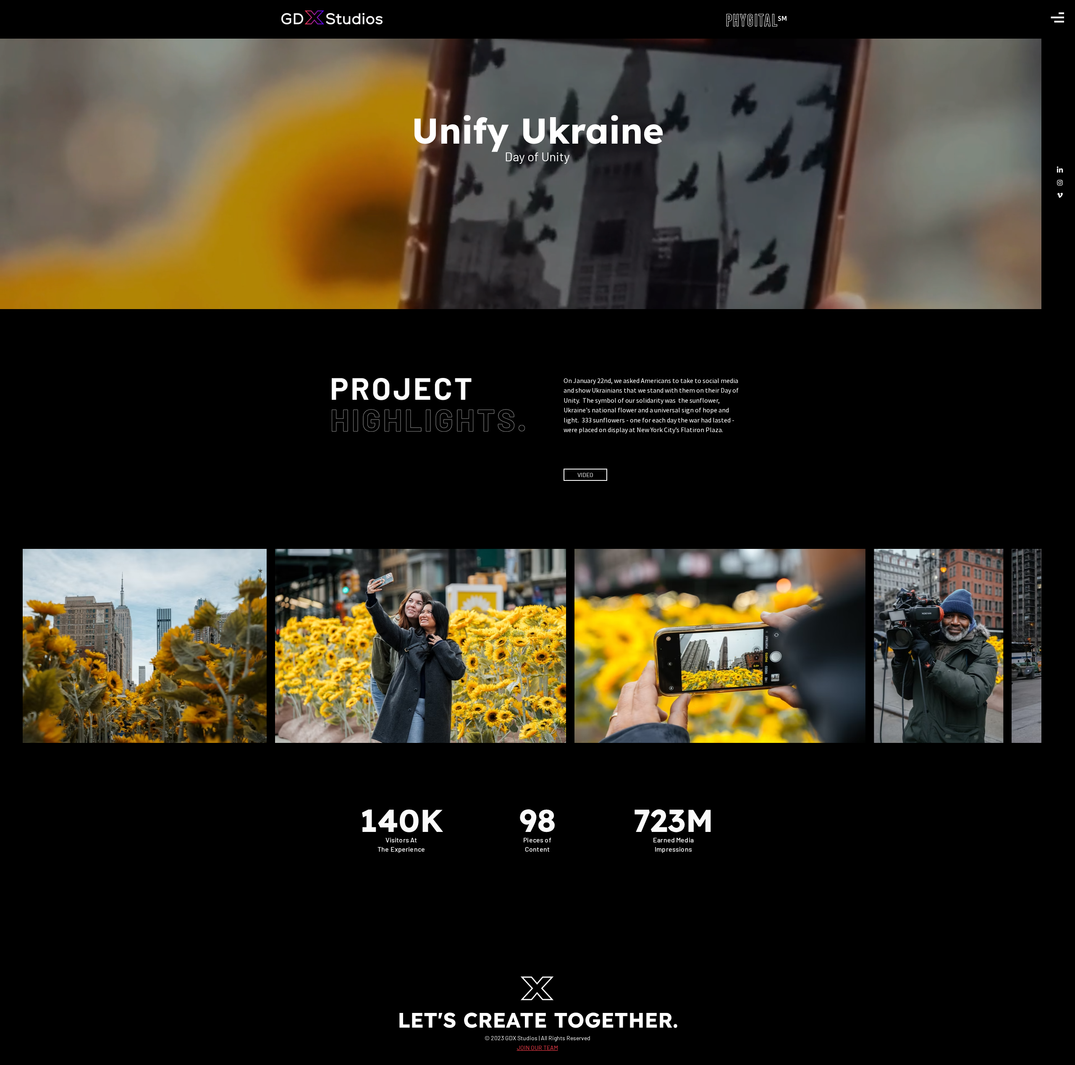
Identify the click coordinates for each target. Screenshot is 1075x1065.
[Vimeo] (1060, 195)
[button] (1057, 17)
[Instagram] (1060, 182)
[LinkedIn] (1060, 170)
